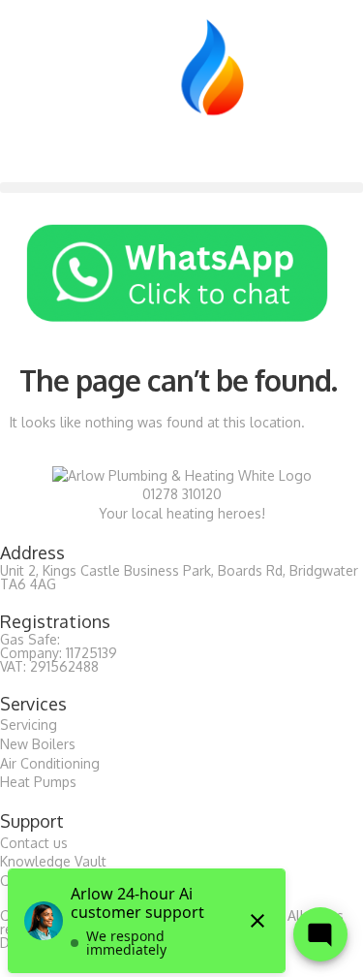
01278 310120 (182, 494)
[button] (181, 187)
